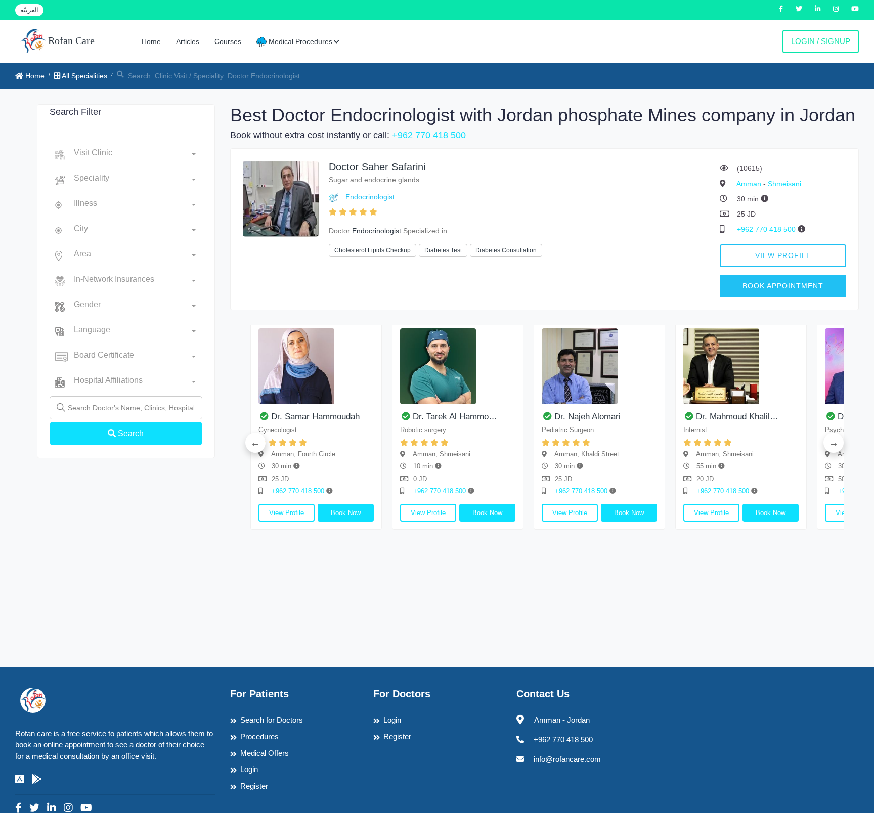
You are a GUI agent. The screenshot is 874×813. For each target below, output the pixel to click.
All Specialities (83, 76)
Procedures (259, 736)
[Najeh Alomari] (599, 366)
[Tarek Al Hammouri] (457, 366)
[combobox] (134, 154)
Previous (255, 443)
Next (833, 443)
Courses (227, 41)
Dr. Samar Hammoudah (315, 416)
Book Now (346, 513)
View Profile (783, 255)
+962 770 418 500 (429, 135)
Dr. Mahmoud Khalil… (737, 416)
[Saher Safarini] (281, 198)
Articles (187, 41)
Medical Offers (264, 753)
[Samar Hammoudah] (316, 366)
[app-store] (19, 779)
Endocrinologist (370, 197)
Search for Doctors (271, 720)
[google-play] (37, 779)
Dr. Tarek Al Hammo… (455, 416)
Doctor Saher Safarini (377, 167)
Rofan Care (70, 40)
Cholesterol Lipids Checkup (372, 250)
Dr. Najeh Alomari (587, 416)
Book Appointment (782, 286)
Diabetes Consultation (506, 250)
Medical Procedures (299, 41)
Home (151, 41)
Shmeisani (784, 184)
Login (249, 769)
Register (254, 786)
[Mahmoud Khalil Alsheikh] (741, 366)
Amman (749, 184)
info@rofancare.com (567, 759)
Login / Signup (820, 41)
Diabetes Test (443, 250)
